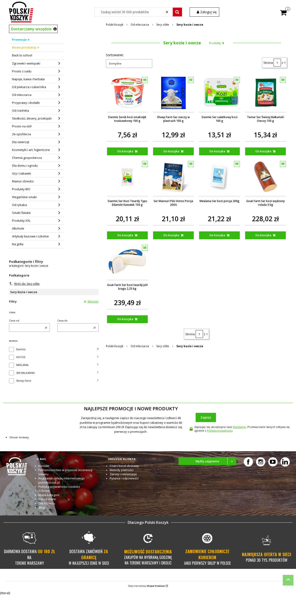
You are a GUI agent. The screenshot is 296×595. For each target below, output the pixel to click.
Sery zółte (162, 25)
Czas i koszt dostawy (124, 466)
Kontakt (43, 466)
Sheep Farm (23, 380)
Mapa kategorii (48, 495)
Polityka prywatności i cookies (59, 487)
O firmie (43, 491)
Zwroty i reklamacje (123, 474)
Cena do (62, 320)
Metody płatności (121, 470)
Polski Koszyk (114, 25)
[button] (177, 12)
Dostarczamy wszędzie (31, 28)
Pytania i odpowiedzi (124, 478)
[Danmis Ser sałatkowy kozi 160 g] (219, 93)
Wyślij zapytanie (214, 461)
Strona (268, 62)
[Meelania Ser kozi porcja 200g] (219, 177)
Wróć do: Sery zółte (27, 284)
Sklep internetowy (146, 585)
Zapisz (205, 417)
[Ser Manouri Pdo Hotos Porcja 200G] (173, 177)
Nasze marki (47, 499)
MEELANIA (22, 365)
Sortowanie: (115, 55)
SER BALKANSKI (25, 372)
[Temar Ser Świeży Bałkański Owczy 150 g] (265, 93)
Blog (41, 507)
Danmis (20, 349)
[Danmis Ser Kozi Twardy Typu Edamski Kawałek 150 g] (127, 177)
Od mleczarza (140, 25)
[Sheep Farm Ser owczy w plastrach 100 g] (173, 93)
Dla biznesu (46, 503)
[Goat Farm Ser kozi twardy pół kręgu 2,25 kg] (127, 261)
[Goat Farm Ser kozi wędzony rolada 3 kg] (265, 177)
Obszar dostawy (19, 437)
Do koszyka (125, 151)
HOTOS (20, 357)
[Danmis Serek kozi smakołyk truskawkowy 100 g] (127, 93)
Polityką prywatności (219, 430)
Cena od (14, 320)
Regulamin (239, 427)
